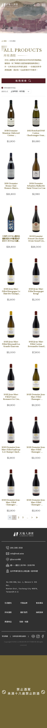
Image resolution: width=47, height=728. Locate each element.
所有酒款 (8, 612)
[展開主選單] (43, 4)
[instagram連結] (38, 636)
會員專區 (39, 603)
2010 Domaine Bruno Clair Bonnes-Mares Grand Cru (11, 187)
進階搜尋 (21, 80)
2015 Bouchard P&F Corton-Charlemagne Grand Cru (36, 134)
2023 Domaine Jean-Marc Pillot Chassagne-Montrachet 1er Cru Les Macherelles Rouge (11, 506)
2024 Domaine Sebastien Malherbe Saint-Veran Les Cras (36, 185)
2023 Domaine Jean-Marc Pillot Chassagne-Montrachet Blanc (36, 398)
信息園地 (8, 603)
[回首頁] (10, 5)
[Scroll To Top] (43, 651)
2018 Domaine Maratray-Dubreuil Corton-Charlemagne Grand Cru (11, 135)
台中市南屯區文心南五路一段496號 (24, 571)
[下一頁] (32, 517)
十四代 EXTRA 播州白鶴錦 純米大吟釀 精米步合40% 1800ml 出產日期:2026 (11, 239)
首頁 (5, 41)
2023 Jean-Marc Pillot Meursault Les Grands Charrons (11, 344)
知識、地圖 (23, 622)
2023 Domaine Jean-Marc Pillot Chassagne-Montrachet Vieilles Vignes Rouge (36, 452)
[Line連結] (33, 636)
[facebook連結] (42, 636)
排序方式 (5, 91)
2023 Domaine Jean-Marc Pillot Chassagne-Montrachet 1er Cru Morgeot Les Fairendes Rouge (36, 506)
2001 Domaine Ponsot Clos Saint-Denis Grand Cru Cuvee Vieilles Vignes (36, 241)
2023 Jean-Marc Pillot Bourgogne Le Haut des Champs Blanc (11, 292)
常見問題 (5, 636)
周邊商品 (8, 622)
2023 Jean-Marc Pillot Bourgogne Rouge (36, 291)
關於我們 (23, 612)
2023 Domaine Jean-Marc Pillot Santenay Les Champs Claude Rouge (11, 450)
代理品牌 (23, 603)
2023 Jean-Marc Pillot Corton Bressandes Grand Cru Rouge (36, 345)
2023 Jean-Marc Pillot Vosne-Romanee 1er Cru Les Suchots (11, 398)
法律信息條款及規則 (19, 636)
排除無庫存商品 (10, 88)
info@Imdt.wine (17, 553)
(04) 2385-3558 (16, 547)
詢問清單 (39, 612)
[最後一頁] (36, 517)
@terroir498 (15, 559)
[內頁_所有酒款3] (23, 16)
